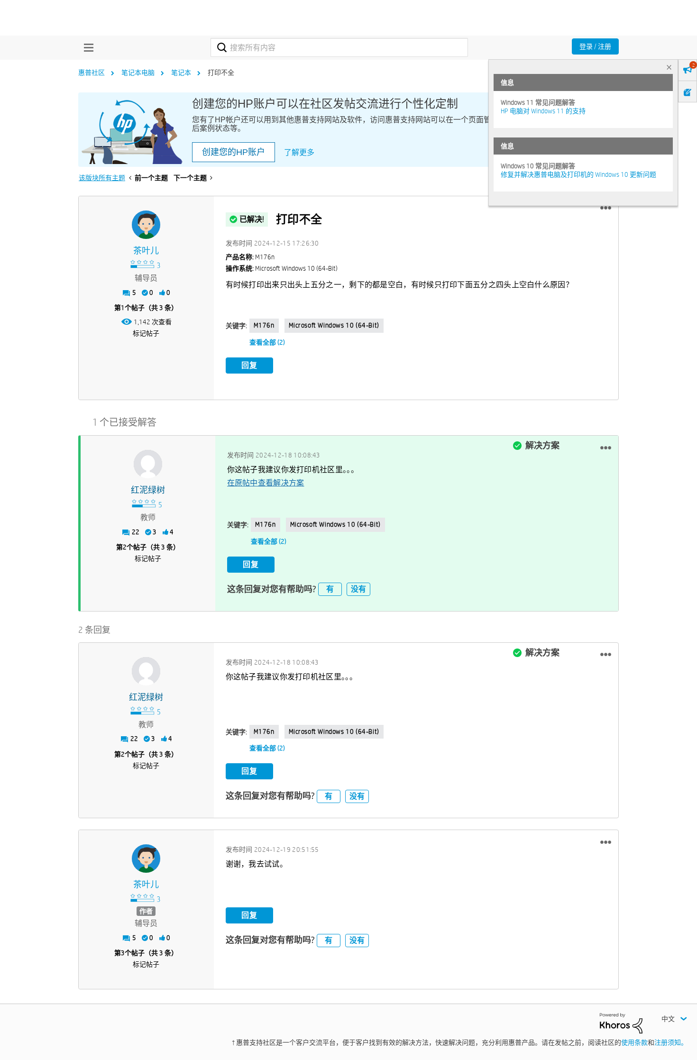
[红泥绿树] (148, 464)
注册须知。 (671, 1042)
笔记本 (181, 72)
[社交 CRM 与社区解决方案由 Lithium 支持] (621, 1022)
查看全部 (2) (267, 342)
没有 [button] (358, 589)
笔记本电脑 (138, 72)
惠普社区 (91, 72)
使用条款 (634, 1042)
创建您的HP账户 (233, 152)
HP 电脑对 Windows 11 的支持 (543, 111)
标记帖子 (146, 333)
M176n (264, 325)
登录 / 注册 (595, 46)
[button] (605, 208)
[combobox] (339, 47)
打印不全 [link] (221, 72)
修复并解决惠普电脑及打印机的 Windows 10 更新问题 (578, 174)
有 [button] (330, 589)
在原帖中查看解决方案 (265, 483)
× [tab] (669, 67)
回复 (249, 365)
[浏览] (86, 47)
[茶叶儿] (146, 224)
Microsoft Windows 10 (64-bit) (334, 325)
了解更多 (299, 152)
